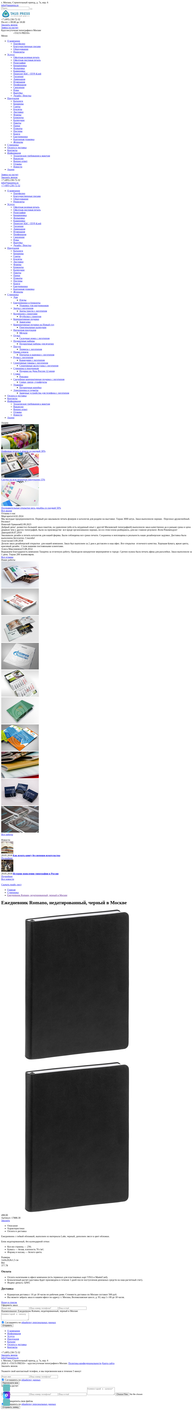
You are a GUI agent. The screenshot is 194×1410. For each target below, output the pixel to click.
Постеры (17, 131)
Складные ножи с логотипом (34, 338)
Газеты (16, 106)
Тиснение (18, 76)
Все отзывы (7, 557)
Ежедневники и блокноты (26, 302)
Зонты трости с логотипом (33, 311)
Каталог (11, 1341)
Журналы (18, 142)
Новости (17, 166)
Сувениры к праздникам (26, 368)
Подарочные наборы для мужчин (36, 343)
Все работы (7, 834)
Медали (23, 333)
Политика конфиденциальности (85, 1363)
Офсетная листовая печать (27, 60)
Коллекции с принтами (25, 313)
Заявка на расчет (9, 27)
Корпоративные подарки (26, 319)
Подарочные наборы (24, 341)
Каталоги (18, 101)
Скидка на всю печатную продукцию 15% (23, 479)
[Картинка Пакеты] (20, 668)
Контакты (12, 150)
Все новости (7, 879)
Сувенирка (13, 145)
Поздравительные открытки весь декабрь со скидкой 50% (31, 508)
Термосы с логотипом (30, 349)
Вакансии (18, 158)
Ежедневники (20, 136)
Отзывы (17, 164)
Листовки (18, 112)
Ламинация (19, 79)
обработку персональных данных (38, 1322)
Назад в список (9, 1302)
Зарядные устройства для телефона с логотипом (44, 393)
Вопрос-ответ (20, 161)
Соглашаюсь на (30, 1322)
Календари (19, 120)
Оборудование (20, 49)
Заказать (5, 1220)
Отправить (7, 1325)
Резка (16, 90)
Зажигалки (25, 322)
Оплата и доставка (17, 147)
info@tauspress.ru (9, 5)
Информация (14, 153)
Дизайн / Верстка (22, 95)
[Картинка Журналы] (20, 777)
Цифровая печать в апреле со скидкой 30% (23, 451)
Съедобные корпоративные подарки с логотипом (38, 379)
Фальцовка (19, 68)
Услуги (11, 54)
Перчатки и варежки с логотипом (36, 354)
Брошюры (18, 104)
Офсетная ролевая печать (26, 57)
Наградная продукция (24, 330)
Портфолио (19, 43)
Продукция (13, 98)
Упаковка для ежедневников (34, 305)
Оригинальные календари (32, 327)
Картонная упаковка (23, 139)
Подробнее (7, 858)
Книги (16, 134)
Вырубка (18, 93)
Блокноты (18, 117)
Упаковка (18, 384)
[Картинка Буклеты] (20, 641)
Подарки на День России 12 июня (37, 371)
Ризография (19, 63)
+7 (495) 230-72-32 (10, 185)
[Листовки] (20, 750)
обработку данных (30, 1380)
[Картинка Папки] (20, 723)
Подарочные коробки (30, 387)
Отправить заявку (10, 1407)
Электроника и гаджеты (25, 390)
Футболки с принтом (30, 316)
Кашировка (19, 71)
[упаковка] (20, 804)
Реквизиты (19, 52)
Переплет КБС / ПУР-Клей (27, 73)
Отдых (16, 335)
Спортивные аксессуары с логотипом (38, 365)
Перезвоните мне (10, 1383)
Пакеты (17, 123)
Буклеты (17, 109)
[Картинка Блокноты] (20, 831)
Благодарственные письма (27, 46)
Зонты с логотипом (23, 308)
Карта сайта (108, 1363)
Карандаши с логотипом (32, 360)
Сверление (19, 87)
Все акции (6, 510)
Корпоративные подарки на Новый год (33, 324)
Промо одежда (20, 352)
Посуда (17, 346)
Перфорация (19, 84)
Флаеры (17, 114)
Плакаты (17, 128)
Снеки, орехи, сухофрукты (33, 382)
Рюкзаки (23, 376)
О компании (13, 41)
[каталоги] (20, 587)
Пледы (22, 300)
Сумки (16, 374)
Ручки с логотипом (23, 357)
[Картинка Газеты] (20, 614)
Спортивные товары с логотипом (30, 363)
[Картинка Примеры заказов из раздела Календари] (20, 696)
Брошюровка (20, 65)
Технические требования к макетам (31, 155)
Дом (15, 297)
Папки (16, 125)
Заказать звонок (9, 25)
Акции (10, 169)
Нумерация (19, 82)
